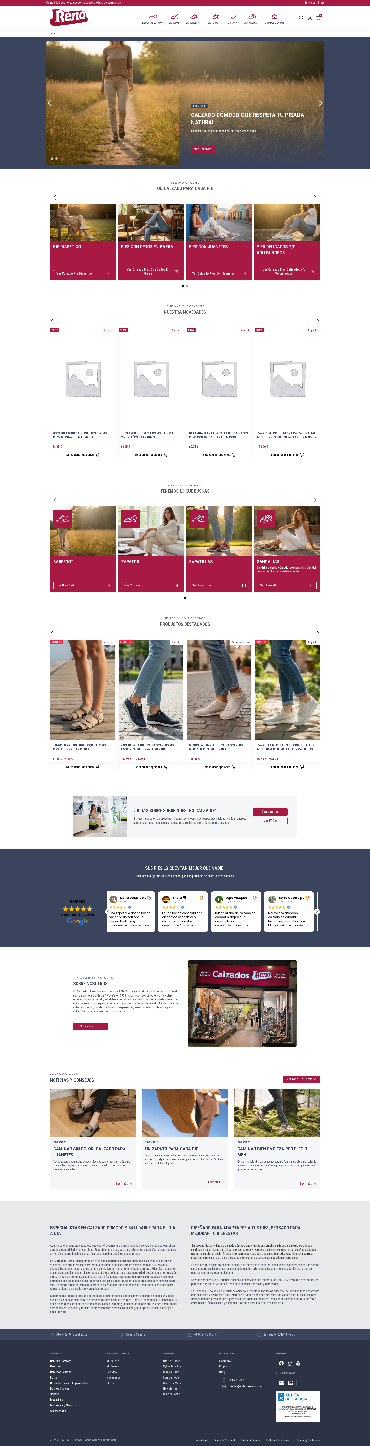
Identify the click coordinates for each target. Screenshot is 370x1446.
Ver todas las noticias (302, 1079)
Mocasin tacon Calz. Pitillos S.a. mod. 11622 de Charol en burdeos (81, 435)
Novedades (114, 1377)
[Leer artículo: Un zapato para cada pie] (185, 1113)
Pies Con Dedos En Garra (147, 246)
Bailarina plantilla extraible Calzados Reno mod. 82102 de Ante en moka (218, 435)
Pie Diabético (67, 246)
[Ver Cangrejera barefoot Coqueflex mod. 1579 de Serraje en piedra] (82, 690)
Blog (321, 2)
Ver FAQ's (270, 821)
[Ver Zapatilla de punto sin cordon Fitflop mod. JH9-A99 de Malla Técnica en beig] (287, 690)
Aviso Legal (202, 1440)
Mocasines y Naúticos (63, 1405)
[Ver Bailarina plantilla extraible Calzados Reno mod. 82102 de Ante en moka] (219, 378)
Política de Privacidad (224, 1440)
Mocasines (56, 1400)
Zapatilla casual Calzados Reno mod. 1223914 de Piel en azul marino (148, 747)
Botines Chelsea (59, 1388)
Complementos (274, 22)
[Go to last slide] (55, 197)
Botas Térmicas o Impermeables (69, 1383)
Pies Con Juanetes (208, 246)
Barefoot (63, 561)
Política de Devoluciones (278, 1440)
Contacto (225, 1361)
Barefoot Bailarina (60, 1372)
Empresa (310, 2)
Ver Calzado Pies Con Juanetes (213, 273)
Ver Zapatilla (203, 149)
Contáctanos (270, 812)
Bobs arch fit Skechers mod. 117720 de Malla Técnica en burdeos (149, 435)
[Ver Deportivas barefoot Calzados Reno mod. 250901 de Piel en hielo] (219, 690)
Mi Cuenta (113, 1366)
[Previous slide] (49, 103)
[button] (108, 912)
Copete (54, 1394)
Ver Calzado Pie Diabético (74, 273)
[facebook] (281, 1363)
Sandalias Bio (58, 1411)
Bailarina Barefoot (60, 1361)
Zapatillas (201, 561)
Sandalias (268, 561)
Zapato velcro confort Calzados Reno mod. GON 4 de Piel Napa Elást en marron (286, 435)
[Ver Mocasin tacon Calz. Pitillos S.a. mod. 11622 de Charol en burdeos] (82, 378)
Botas (53, 1377)
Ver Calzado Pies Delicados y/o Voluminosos (284, 271)
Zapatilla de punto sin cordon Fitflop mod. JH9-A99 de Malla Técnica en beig (285, 747)
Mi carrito (113, 1361)
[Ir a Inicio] (68, 18)
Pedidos (112, 1372)
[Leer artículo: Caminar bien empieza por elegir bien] (277, 1113)
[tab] (52, 158)
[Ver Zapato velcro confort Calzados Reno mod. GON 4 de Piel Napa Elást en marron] (287, 378)
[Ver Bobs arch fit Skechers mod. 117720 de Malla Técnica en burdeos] (151, 378)
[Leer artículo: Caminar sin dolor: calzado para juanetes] (93, 1113)
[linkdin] (298, 1363)
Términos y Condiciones (308, 1440)
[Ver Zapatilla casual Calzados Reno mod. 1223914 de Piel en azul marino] (151, 690)
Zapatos (130, 561)
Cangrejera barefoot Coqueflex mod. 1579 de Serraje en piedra (80, 747)
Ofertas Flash (171, 1361)
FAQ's (110, 1383)
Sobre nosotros (90, 1026)
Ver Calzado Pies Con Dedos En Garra (148, 271)
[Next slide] (321, 103)
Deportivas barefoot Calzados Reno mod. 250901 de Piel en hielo (216, 747)
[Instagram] (290, 1363)
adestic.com (109, 1440)
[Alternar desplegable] (162, 23)
